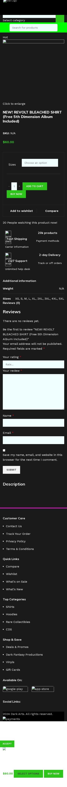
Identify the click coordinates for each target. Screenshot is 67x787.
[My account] (62, 27)
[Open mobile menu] (4, 27)
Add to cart (34, 186)
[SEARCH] (54, 27)
